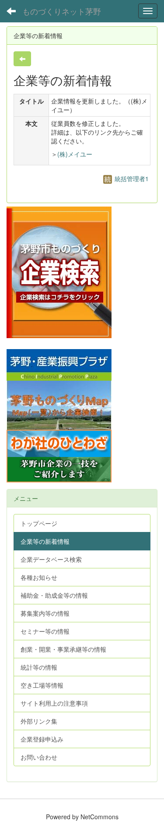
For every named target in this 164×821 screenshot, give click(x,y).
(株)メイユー (74, 154)
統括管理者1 (131, 178)
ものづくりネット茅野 (61, 11)
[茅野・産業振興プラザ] (59, 364)
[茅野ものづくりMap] (59, 404)
